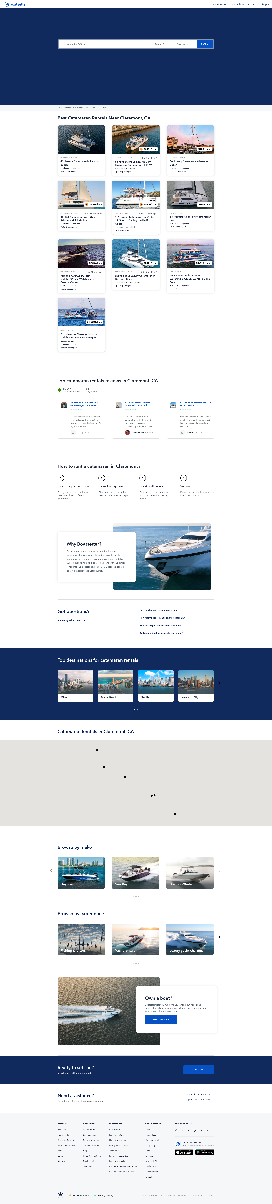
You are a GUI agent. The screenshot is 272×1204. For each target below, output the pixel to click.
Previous (51, 683)
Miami (148, 1130)
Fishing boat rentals (118, 1140)
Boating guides (90, 1161)
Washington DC (152, 1166)
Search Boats (198, 1069)
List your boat (237, 4)
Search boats (89, 1130)
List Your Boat (161, 1019)
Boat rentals (114, 1130)
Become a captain (91, 1140)
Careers (61, 1156)
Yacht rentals (114, 1150)
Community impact (91, 1145)
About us (252, 4)
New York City (151, 1161)
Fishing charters (116, 1135)
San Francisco (151, 1171)
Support (265, 4)
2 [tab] (137, 709)
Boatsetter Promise (66, 1140)
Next (219, 683)
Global (148, 1177)
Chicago (149, 1156)
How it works (63, 1135)
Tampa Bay (150, 1145)
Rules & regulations (92, 1156)
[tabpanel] (75, 686)
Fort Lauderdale (152, 1140)
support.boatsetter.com (198, 1099)
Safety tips (87, 1166)
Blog (85, 1150)
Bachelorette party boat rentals (123, 1166)
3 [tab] (138, 896)
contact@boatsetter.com (198, 1094)
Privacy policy (183, 1195)
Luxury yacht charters (118, 1145)
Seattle (148, 1150)
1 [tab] (135, 709)
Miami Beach (151, 1135)
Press (60, 1150)
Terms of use (197, 1195)
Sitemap (210, 1195)
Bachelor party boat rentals (121, 1171)
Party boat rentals (117, 1161)
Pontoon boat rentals (118, 1156)
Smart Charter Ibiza (66, 1145)
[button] (152, 796)
